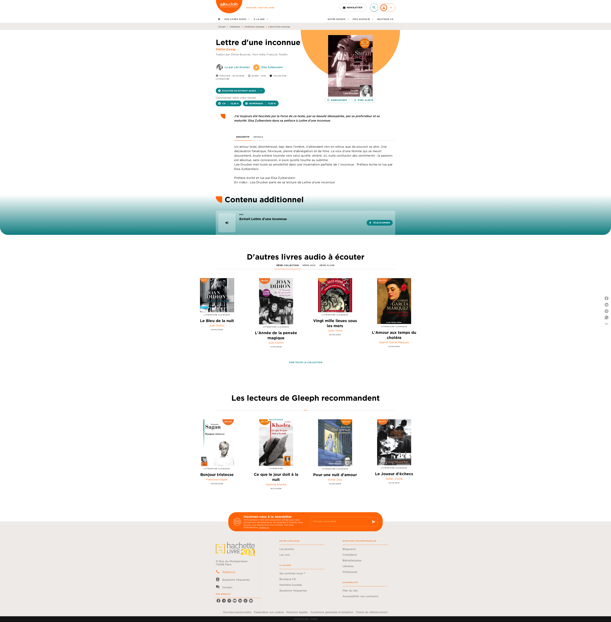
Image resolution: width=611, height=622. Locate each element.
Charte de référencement (372, 612)
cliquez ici (264, 527)
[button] (352, 8)
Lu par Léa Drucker (237, 67)
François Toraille (277, 54)
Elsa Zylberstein (272, 67)
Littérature (235, 26)
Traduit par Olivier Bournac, (234, 54)
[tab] (219, 19)
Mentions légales (297, 612)
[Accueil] (229, 7)
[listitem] (218, 600)
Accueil (221, 26)
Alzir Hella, (259, 54)
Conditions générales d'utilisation (331, 612)
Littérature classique (254, 26)
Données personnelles (237, 612)
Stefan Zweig (225, 49)
